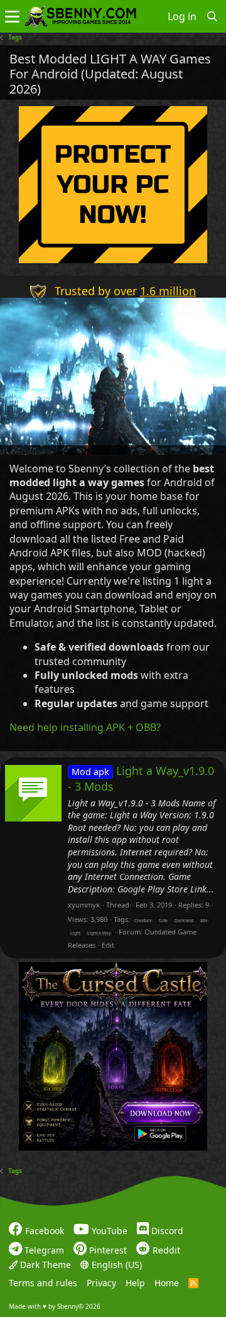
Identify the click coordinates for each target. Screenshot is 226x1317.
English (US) (115, 1265)
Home (166, 1283)
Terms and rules (43, 1283)
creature (143, 920)
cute (163, 920)
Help (135, 1283)
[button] (12, 16)
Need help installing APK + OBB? (85, 727)
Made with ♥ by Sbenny (54, 1306)
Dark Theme (44, 1265)
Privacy (101, 1283)
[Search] (212, 16)
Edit (108, 945)
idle (204, 920)
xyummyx (84, 904)
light (75, 933)
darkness (184, 920)
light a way (98, 933)
